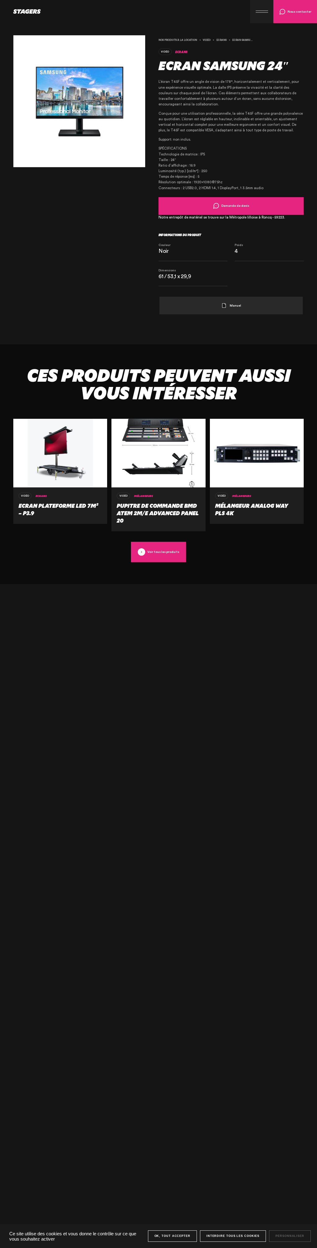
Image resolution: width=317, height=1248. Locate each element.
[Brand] (20, 11)
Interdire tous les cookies (232, 1235)
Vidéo (207, 40)
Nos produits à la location (177, 40)
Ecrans (221, 40)
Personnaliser (290, 1235)
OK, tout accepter (172, 1235)
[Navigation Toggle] (261, 11)
